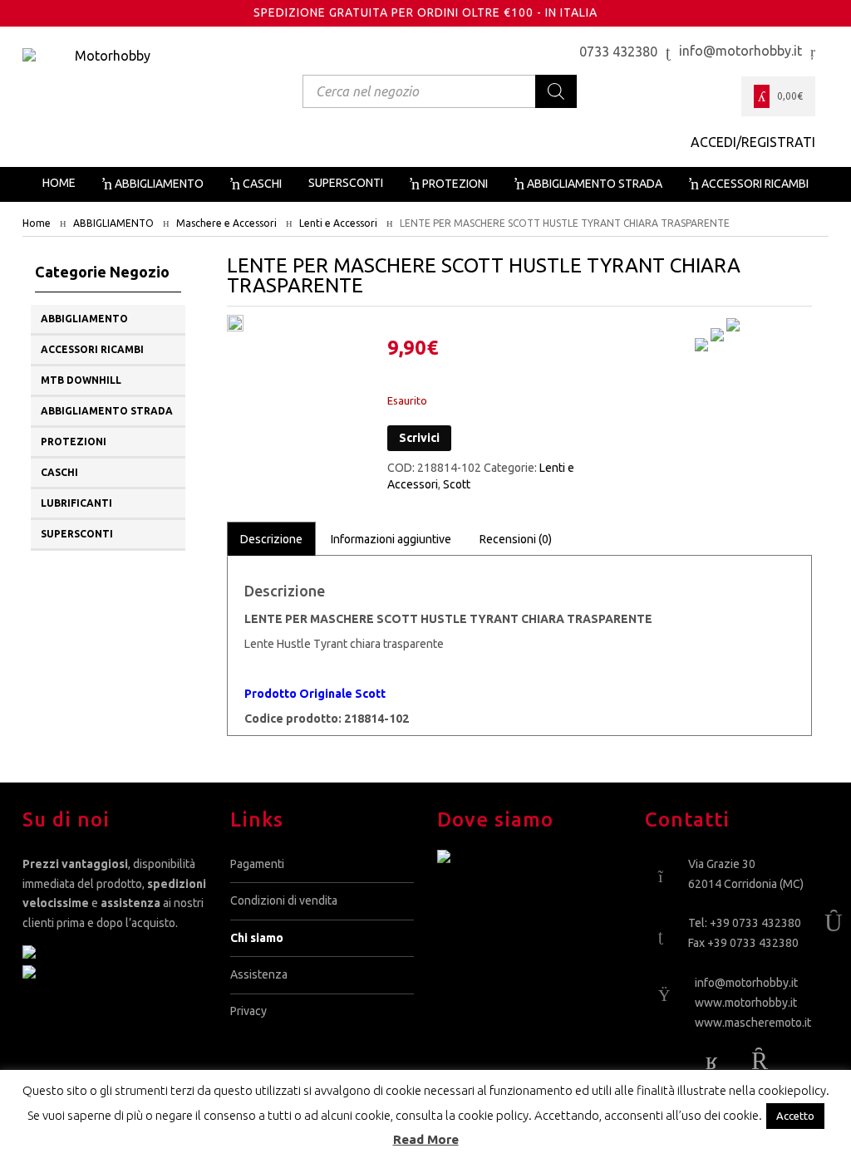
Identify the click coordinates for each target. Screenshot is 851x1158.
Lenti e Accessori (338, 223)
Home (36, 223)
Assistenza (259, 974)
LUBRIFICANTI (76, 503)
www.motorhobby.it (746, 1002)
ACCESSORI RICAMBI (92, 349)
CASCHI (59, 472)
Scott (456, 484)
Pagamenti (257, 864)
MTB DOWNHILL (81, 380)
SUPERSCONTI (77, 533)
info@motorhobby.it (746, 982)
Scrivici (419, 437)
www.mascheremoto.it (753, 1022)
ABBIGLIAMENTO (113, 223)
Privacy (248, 1011)
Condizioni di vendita (283, 900)
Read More (426, 1139)
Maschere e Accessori (226, 223)
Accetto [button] (795, 1115)
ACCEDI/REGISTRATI (753, 142)
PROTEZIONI (73, 441)
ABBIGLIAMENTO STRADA (107, 410)
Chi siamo (256, 938)
